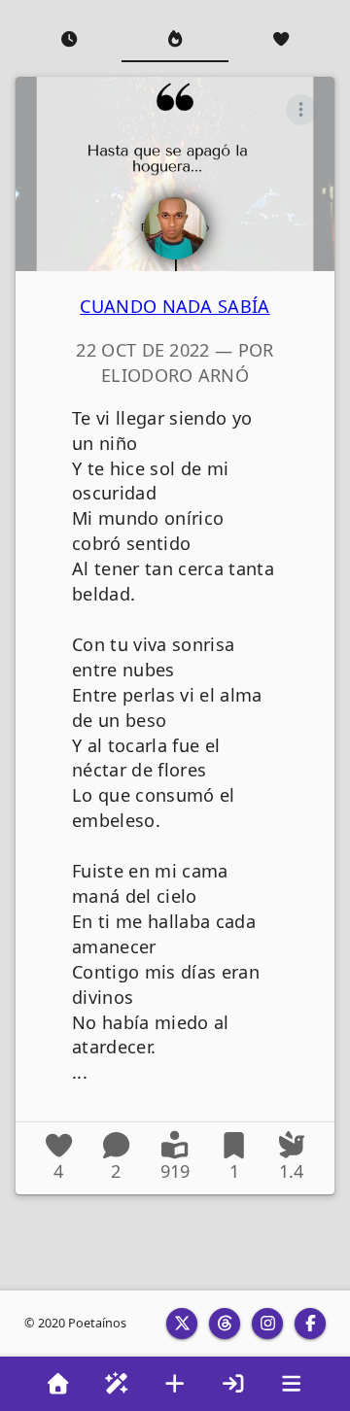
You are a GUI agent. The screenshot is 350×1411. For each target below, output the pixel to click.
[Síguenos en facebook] (310, 1323)
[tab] (69, 39)
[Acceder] (233, 1384)
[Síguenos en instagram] (267, 1323)
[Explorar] (117, 1384)
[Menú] (291, 1384)
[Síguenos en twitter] (181, 1323)
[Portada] (58, 1384)
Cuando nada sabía (175, 306)
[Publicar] (175, 1384)
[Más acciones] (301, 109)
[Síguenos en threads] (224, 1323)
